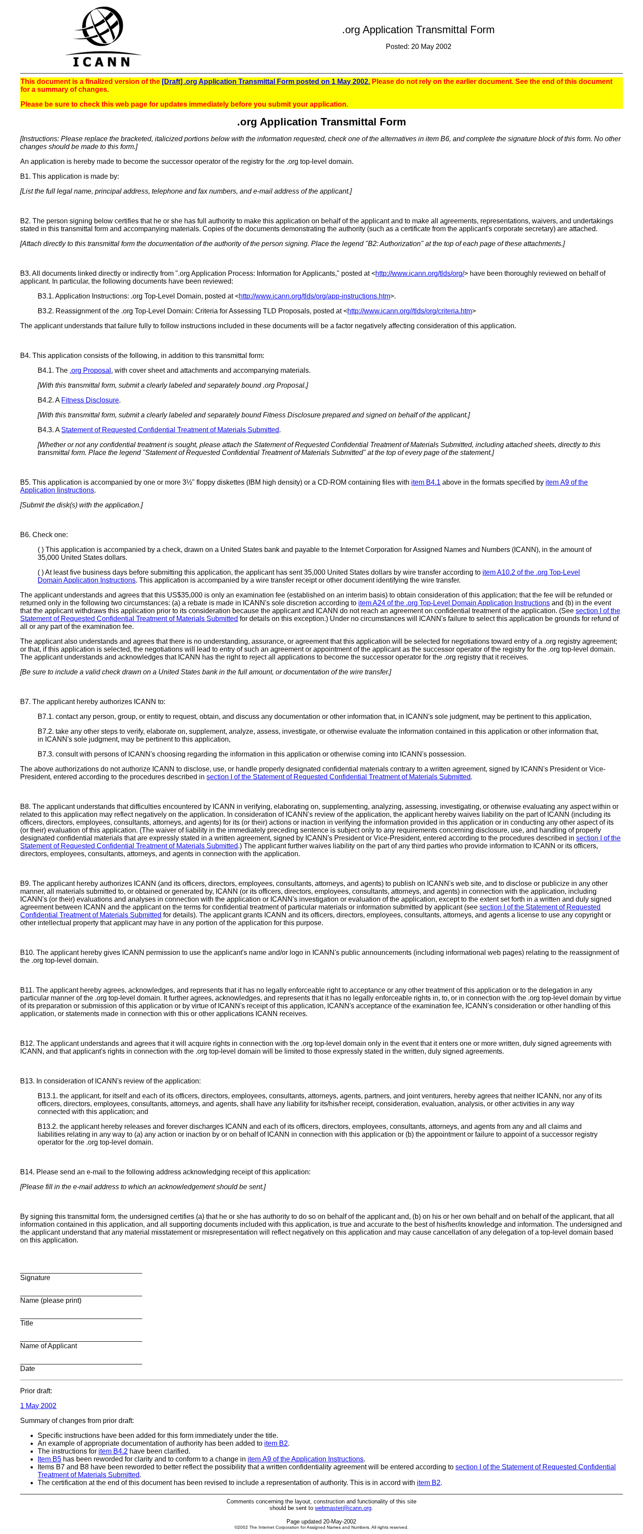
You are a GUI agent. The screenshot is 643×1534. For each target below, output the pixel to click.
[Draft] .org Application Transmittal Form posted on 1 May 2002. (266, 81)
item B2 (276, 1443)
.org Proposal (90, 370)
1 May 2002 (38, 1405)
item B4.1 (425, 482)
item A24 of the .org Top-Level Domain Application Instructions (454, 603)
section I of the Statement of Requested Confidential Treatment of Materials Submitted (338, 777)
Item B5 (49, 1459)
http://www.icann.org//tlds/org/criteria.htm (409, 311)
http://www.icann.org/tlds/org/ (419, 273)
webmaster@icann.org (343, 1508)
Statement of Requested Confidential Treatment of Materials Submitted (170, 430)
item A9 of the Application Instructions (305, 1459)
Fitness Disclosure (90, 400)
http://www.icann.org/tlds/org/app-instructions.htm (314, 296)
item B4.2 (113, 1451)
